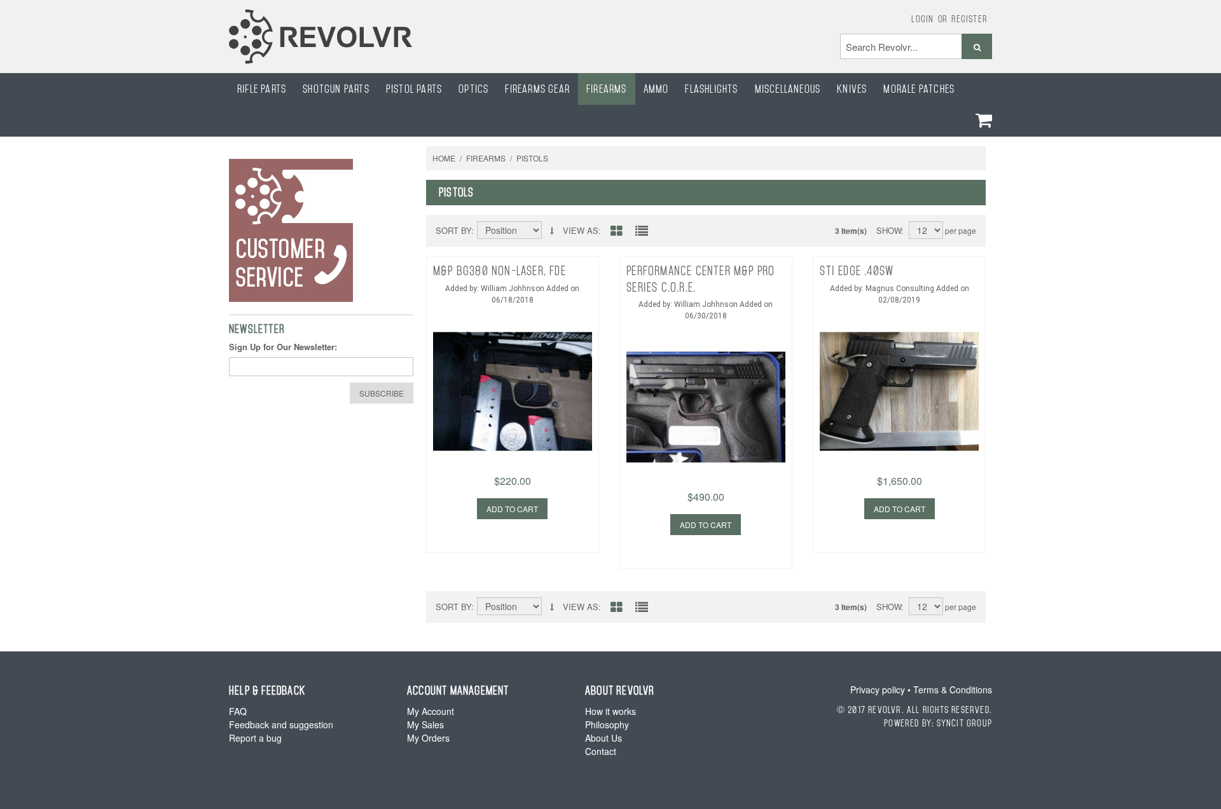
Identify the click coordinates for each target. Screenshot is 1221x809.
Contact (600, 751)
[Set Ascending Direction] (552, 230)
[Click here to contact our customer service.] (321, 230)
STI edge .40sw (856, 270)
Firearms (486, 158)
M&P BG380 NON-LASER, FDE (499, 270)
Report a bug (255, 737)
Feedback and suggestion (281, 724)
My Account (430, 711)
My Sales (425, 724)
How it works (610, 711)
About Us (603, 737)
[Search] (977, 46)
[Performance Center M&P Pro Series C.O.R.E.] (705, 393)
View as (580, 230)
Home (443, 158)
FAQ (238, 711)
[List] (641, 232)
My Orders (428, 737)
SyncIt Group (964, 722)
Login (922, 18)
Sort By (453, 230)
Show (888, 230)
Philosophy (607, 724)
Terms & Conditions (952, 689)
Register (969, 18)
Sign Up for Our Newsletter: (283, 347)
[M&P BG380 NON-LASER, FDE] (512, 377)
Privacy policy (877, 689)
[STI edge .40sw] (899, 377)
